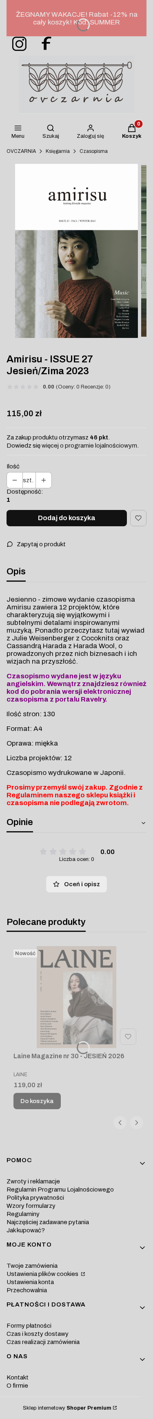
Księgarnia (58, 151)
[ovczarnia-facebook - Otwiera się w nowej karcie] (43, 44)
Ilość (13, 466)
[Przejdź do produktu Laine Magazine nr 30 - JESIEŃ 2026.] (76, 997)
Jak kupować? (26, 1230)
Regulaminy (23, 1214)
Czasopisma (94, 151)
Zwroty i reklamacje (33, 1181)
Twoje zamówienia (32, 1265)
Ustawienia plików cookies (43, 1274)
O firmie (17, 1385)
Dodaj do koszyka (66, 518)
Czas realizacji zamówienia (43, 1342)
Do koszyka (37, 1101)
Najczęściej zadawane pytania (48, 1222)
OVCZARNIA (21, 151)
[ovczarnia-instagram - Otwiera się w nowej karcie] (17, 44)
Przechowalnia (27, 1290)
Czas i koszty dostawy (38, 1334)
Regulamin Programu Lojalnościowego (60, 1189)
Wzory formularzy (31, 1206)
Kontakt (18, 1377)
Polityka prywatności (35, 1197)
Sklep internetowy (67, 1408)
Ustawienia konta (30, 1282)
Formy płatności (29, 1325)
